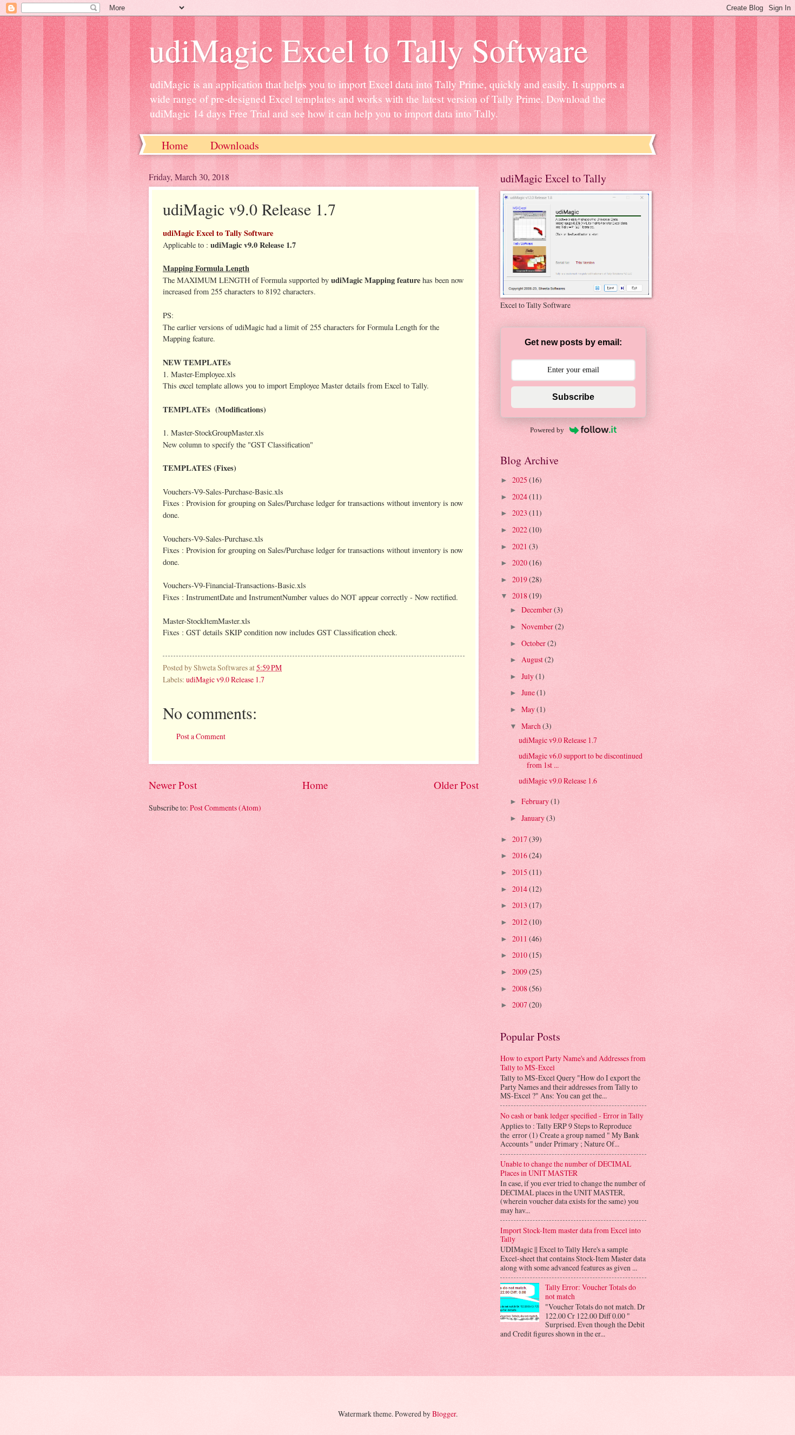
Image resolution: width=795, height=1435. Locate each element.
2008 (520, 988)
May (528, 709)
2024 (520, 496)
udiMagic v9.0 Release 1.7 (225, 679)
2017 (520, 839)
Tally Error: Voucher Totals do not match (590, 1291)
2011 (520, 938)
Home (175, 145)
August (533, 659)
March (531, 726)
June (528, 692)
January (533, 818)
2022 (520, 529)
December (537, 609)
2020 (520, 562)
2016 (520, 855)
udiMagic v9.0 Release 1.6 (558, 780)
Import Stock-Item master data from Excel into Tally (570, 1235)
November (538, 626)
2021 (520, 546)
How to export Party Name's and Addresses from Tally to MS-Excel (573, 1062)
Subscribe (573, 396)
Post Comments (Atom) (225, 807)
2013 (520, 905)
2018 (520, 595)
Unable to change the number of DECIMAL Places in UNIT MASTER (565, 1168)
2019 (520, 579)
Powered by (547, 430)
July (528, 676)
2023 (520, 513)
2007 (520, 1004)
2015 (520, 872)
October (534, 643)
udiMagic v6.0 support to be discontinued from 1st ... (580, 760)
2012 (520, 922)
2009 (520, 971)
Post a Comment (201, 736)
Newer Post (173, 785)
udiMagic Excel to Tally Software (368, 49)
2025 (520, 480)
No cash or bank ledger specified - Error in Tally (572, 1115)
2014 (520, 889)
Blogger (444, 1413)
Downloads (234, 145)
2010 (520, 955)
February (536, 801)
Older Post (456, 785)
